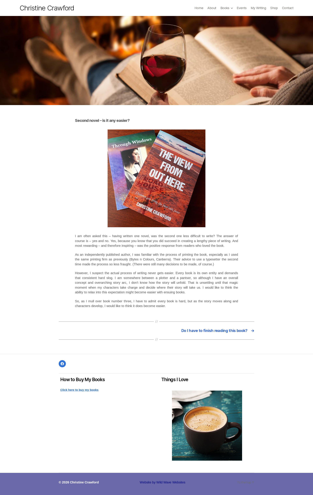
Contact (287, 8)
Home (198, 8)
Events (242, 8)
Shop (274, 8)
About (211, 8)
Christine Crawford (47, 8)
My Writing (258, 8)
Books (224, 8)
